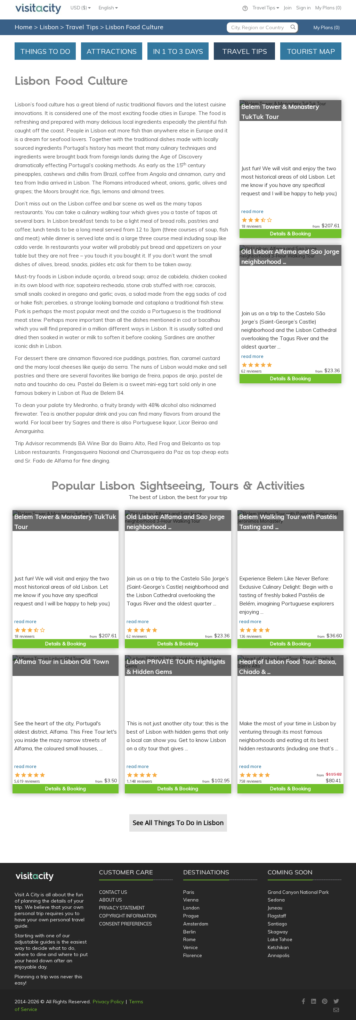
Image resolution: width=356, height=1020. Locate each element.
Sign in (303, 7)
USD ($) (79, 7)
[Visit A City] (35, 876)
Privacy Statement (122, 908)
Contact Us (113, 892)
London (191, 908)
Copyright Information (127, 916)
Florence (192, 955)
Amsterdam (195, 924)
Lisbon (50, 27)
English (107, 7)
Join (288, 7)
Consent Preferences (125, 924)
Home (23, 27)
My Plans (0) (328, 7)
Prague (191, 916)
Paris (188, 892)
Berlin (189, 932)
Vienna (191, 900)
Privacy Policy (108, 1001)
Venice (190, 947)
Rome (189, 939)
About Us (110, 900)
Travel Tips (264, 7)
